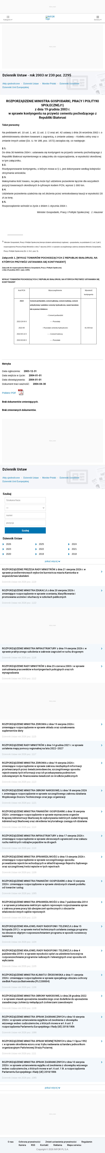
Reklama (57, 1145)
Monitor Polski (49, 83)
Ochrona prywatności (29, 1141)
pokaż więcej (51, 1088)
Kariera (22, 1145)
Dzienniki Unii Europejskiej (15, 87)
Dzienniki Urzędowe (69, 83)
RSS (33, 1145)
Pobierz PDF (9, 393)
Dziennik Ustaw (31, 83)
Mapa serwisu (74, 1145)
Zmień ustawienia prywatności (60, 1141)
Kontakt (44, 1145)
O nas (11, 1141)
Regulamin (86, 1141)
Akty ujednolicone (11, 83)
